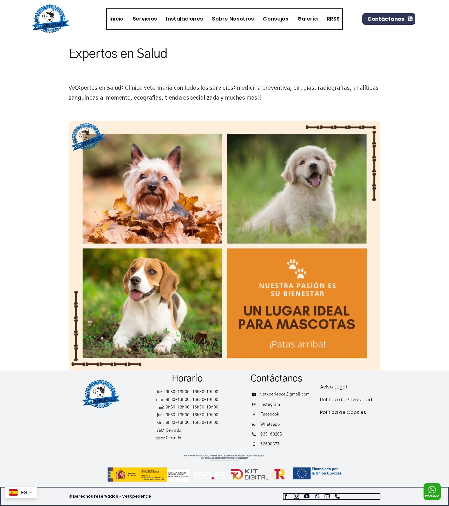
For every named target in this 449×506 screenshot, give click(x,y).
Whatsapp (270, 424)
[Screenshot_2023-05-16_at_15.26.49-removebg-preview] (101, 380)
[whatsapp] (317, 496)
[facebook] (286, 496)
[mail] (327, 496)
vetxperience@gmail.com (284, 394)
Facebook (269, 414)
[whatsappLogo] (432, 485)
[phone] (337, 496)
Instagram (270, 404)
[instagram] (296, 496)
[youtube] (306, 496)
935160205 (271, 434)
